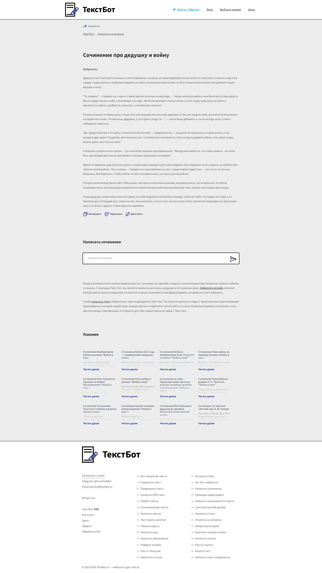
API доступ (88, 498)
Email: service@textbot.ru (97, 487)
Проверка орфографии (209, 495)
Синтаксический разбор (210, 507)
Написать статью (151, 557)
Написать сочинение (111, 34)
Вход (210, 10)
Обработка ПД (91, 532)
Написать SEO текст (153, 495)
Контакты (88, 515)
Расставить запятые (153, 520)
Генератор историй (207, 526)
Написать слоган (205, 539)
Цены (251, 10)
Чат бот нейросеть (206, 482)
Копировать (95, 214)
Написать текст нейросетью (212, 557)
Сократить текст (151, 482)
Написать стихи (205, 514)
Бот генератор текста (154, 476)
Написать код (149, 532)
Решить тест (202, 551)
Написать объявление (154, 539)
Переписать (116, 214)
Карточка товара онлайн (210, 532)
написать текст (101, 302)
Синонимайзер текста (154, 507)
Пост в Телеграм (151, 551)
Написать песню (151, 514)
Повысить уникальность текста (214, 501)
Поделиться (94, 26)
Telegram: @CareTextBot (96, 481)
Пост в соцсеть (204, 545)
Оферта (87, 526)
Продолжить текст (152, 489)
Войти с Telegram (188, 10)
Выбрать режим (230, 10)
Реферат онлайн (151, 545)
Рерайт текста (149, 501)
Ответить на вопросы (208, 520)
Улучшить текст (204, 476)
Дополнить (137, 214)
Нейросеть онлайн (211, 288)
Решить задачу (150, 526)
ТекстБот (88, 34)
